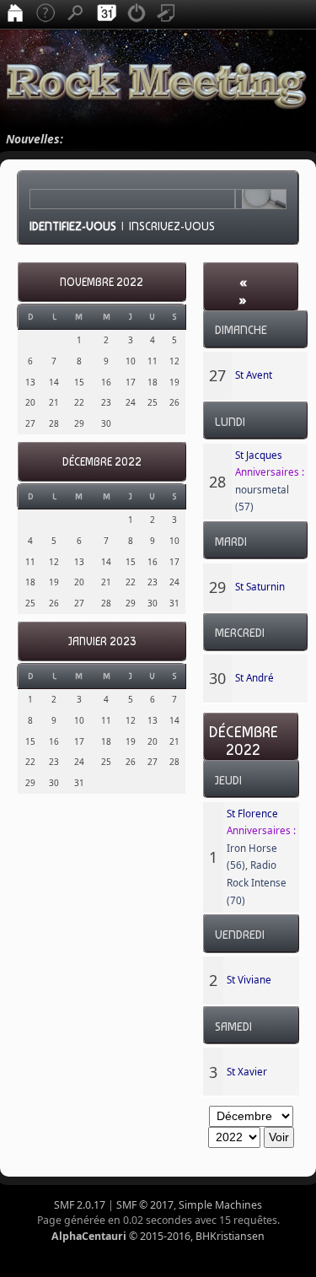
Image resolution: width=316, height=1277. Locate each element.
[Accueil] (15, 14)
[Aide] (45, 14)
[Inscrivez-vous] (167, 14)
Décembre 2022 (102, 461)
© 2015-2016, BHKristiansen (158, 1236)
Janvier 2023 (102, 641)
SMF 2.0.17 (79, 1205)
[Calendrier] (106, 14)
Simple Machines (220, 1205)
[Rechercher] (76, 14)
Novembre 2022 (101, 282)
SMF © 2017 (145, 1205)
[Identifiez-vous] (136, 14)
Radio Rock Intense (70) (257, 882)
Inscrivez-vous (172, 226)
